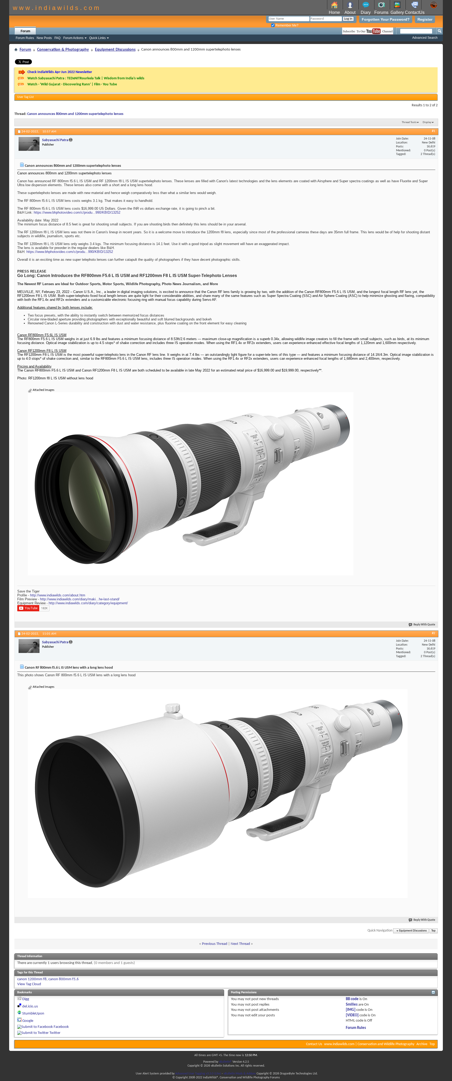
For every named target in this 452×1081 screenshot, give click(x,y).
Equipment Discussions (115, 50)
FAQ (57, 38)
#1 (433, 131)
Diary (366, 12)
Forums (381, 12)
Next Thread (240, 944)
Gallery (397, 12)
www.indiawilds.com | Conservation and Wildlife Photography (369, 1044)
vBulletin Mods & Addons (240, 1073)
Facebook (61, 1027)
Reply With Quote (424, 624)
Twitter (54, 1033)
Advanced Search (425, 38)
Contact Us (314, 1044)
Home (334, 12)
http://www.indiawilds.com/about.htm (57, 595)
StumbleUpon (33, 1014)
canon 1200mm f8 (32, 979)
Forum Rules (25, 38)
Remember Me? (286, 25)
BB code (352, 999)
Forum (25, 31)
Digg (25, 999)
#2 (433, 633)
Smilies (352, 1005)
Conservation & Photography (63, 50)
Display (427, 122)
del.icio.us (30, 1006)
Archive (421, 1044)
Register (424, 19)
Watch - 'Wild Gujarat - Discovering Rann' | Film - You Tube (72, 84)
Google (27, 1021)
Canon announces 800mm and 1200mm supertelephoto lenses (75, 114)
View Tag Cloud (29, 984)
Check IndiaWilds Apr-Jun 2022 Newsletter (59, 72)
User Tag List (25, 97)
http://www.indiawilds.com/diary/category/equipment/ (88, 603)
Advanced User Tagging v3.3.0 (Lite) (198, 1073)
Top (433, 930)
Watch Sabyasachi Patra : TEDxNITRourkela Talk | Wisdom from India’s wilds (85, 78)
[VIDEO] (352, 1015)
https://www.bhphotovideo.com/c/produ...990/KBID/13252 (77, 212)
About (349, 12)
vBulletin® (225, 1061)
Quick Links (97, 38)
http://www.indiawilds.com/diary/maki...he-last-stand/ (80, 599)
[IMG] (350, 1010)
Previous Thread (214, 944)
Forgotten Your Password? (386, 19)
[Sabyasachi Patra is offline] (29, 144)
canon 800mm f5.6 (63, 979)
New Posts (44, 38)
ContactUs (415, 12)
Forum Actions (73, 38)
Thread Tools (409, 122)
